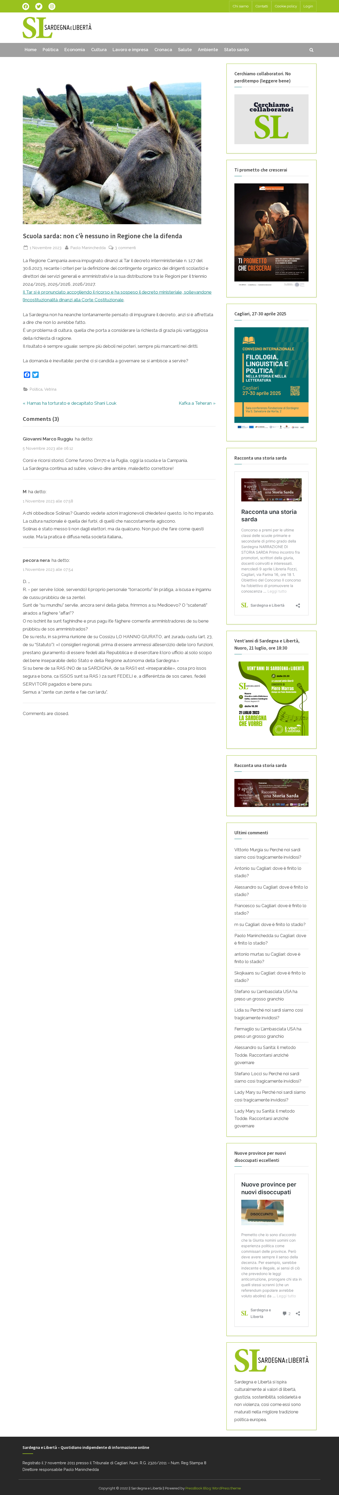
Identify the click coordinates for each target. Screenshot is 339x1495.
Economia (74, 49)
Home (31, 49)
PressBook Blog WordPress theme (213, 1488)
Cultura (99, 49)
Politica (51, 49)
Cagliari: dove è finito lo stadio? (275, 924)
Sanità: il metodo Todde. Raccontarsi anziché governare (265, 1055)
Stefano (242, 991)
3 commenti (125, 248)
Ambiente (208, 49)
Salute (185, 49)
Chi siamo (241, 6)
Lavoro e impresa (130, 49)
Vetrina (50, 389)
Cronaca (163, 49)
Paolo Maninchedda (88, 247)
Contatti (261, 6)
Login (308, 6)
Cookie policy (286, 6)
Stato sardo (236, 49)
